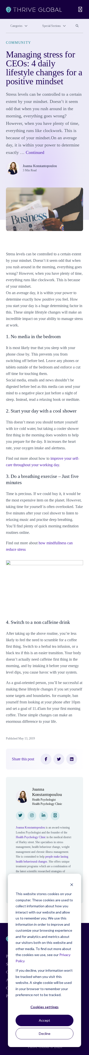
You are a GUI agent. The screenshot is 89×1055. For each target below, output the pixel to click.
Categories (16, 26)
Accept (44, 1020)
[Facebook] (46, 759)
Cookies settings (44, 1007)
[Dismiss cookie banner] (71, 884)
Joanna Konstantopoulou (40, 166)
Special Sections (51, 26)
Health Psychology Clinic (31, 837)
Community (18, 43)
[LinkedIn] (71, 759)
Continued (35, 152)
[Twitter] (58, 759)
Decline (44, 1033)
